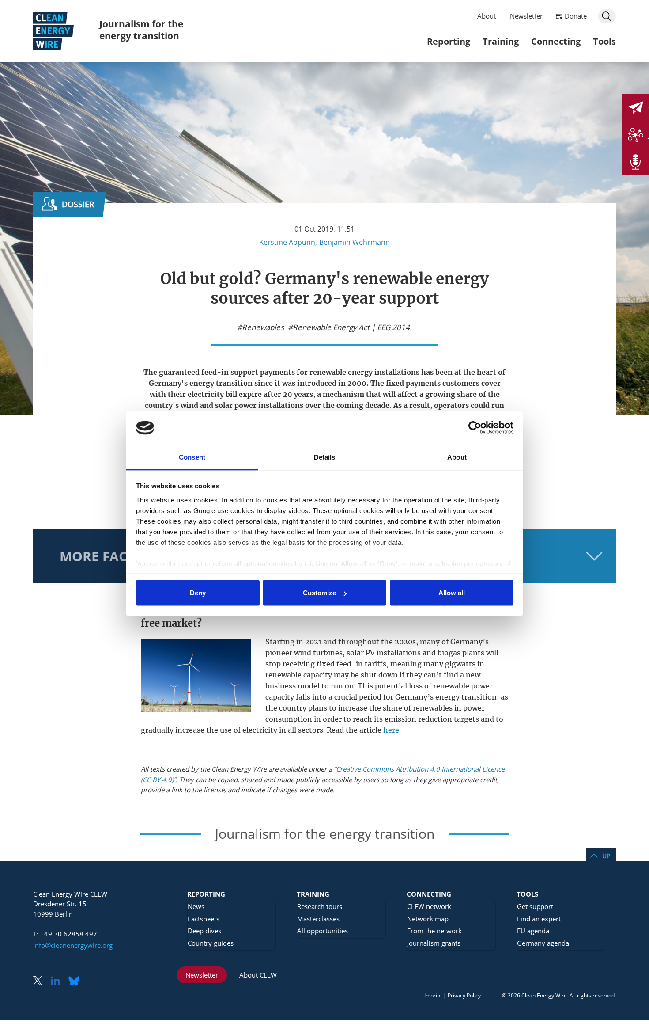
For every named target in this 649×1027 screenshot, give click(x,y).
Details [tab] (325, 456)
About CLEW (258, 974)
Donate (576, 15)
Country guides (211, 943)
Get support (535, 906)
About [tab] (457, 456)
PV (370, 652)
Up (606, 856)
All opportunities (322, 930)
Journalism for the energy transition (141, 30)
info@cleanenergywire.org (73, 945)
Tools (604, 41)
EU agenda (533, 930)
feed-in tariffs (361, 663)
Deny (198, 593)
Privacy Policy (464, 995)
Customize (319, 593)
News (196, 906)
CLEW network (429, 906)
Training (501, 41)
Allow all (451, 593)
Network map (428, 918)
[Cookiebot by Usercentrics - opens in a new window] (474, 427)
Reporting (448, 41)
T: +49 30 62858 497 (65, 933)
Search (607, 16)
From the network (434, 930)
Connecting (556, 41)
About (486, 15)
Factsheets (203, 918)
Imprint (433, 995)
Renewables (263, 327)
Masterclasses (318, 918)
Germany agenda (543, 943)
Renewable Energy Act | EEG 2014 (351, 327)
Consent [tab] (192, 456)
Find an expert (539, 918)
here (391, 730)
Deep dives (204, 930)
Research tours (319, 906)
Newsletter (526, 15)
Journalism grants (433, 943)
